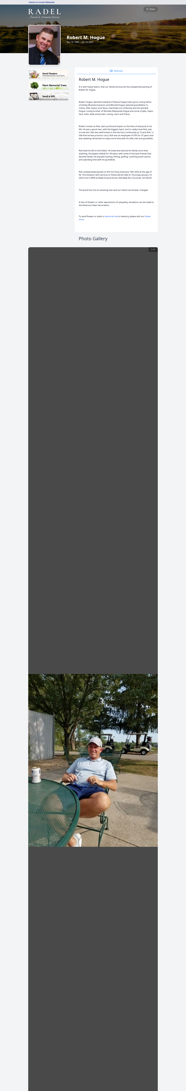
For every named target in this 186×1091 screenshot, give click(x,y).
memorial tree (111, 216)
